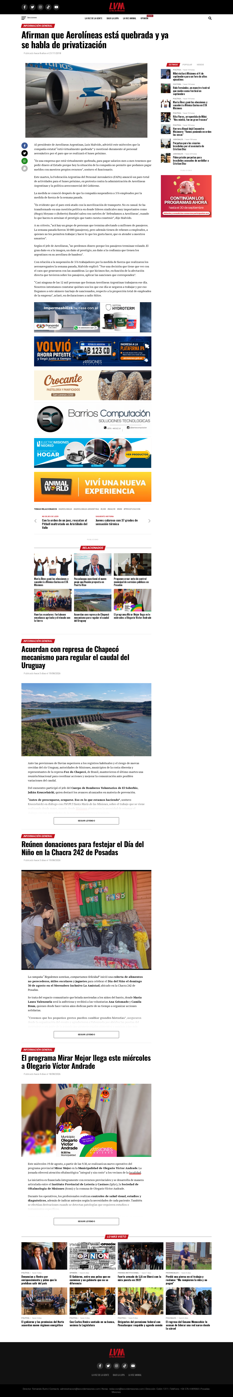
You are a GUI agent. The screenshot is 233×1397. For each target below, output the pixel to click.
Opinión (145, 17)
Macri (112, 509)
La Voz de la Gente (93, 18)
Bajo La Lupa (113, 18)
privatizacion (132, 509)
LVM (104, 509)
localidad (135, 1172)
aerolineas (66, 509)
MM (120, 509)
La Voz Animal (129, 18)
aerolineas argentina (87, 509)
